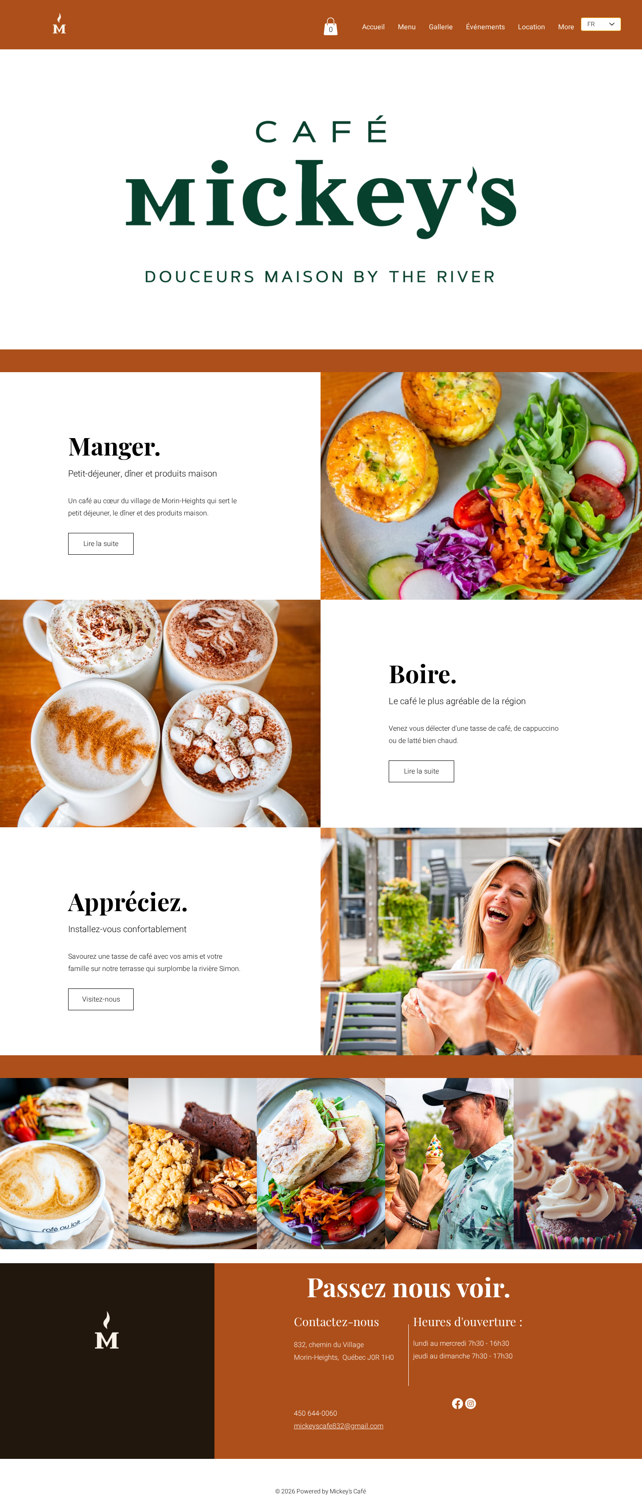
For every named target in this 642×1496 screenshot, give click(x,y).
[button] (330, 26)
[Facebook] (457, 1403)
